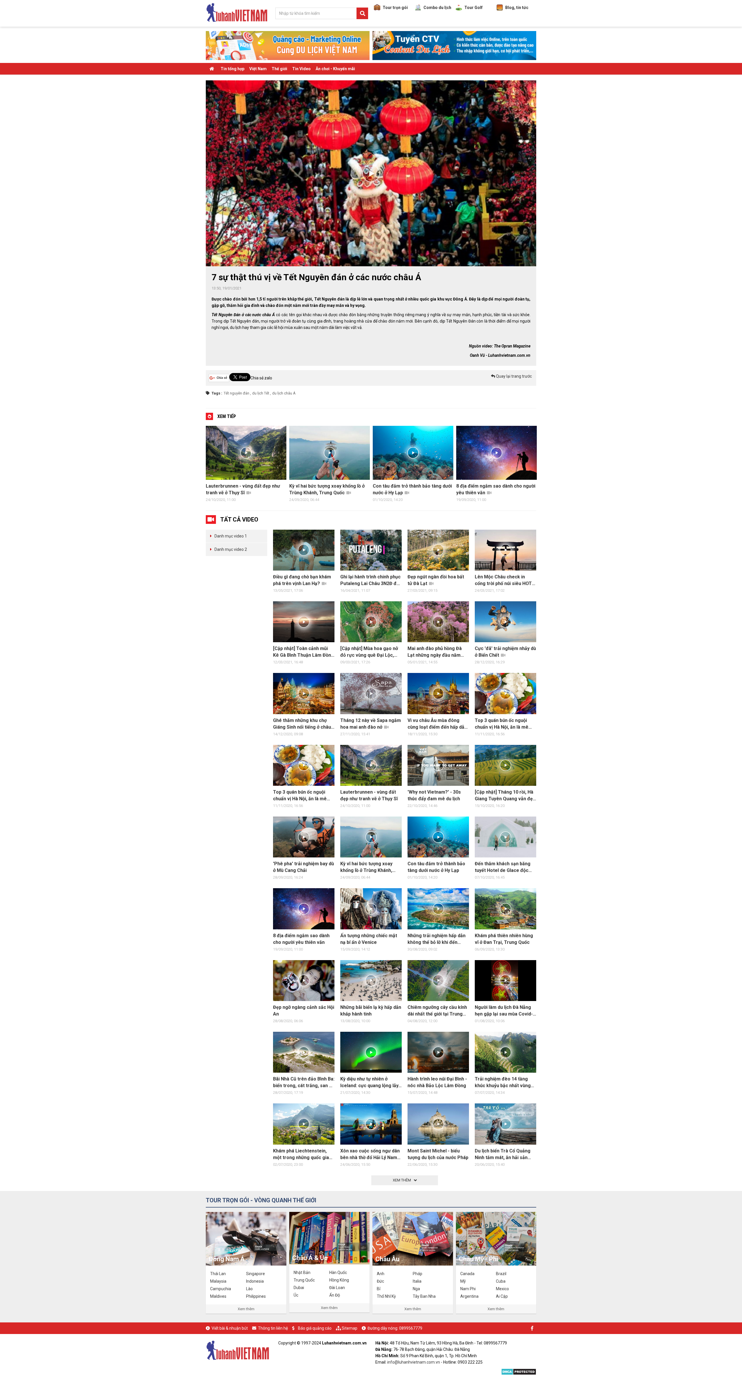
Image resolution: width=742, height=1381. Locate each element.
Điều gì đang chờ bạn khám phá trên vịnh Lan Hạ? (302, 580)
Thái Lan (218, 1273)
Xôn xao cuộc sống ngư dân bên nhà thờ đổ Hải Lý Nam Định (370, 1154)
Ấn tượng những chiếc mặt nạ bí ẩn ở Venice (496, 489)
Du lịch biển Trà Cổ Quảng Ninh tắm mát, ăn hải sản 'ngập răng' (502, 1154)
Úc (296, 1295)
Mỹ (463, 1281)
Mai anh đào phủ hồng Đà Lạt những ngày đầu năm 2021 (435, 652)
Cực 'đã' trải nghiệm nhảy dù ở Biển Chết (505, 652)
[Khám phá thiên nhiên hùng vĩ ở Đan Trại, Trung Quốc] (505, 908)
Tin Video (301, 68)
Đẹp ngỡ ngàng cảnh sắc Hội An (303, 1010)
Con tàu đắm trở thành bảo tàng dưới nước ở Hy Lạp (329, 489)
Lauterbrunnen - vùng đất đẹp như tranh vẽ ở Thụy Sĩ (369, 795)
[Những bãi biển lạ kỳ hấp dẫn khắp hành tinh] (371, 980)
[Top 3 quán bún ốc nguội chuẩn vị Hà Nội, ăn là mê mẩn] (303, 765)
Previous (200, 465)
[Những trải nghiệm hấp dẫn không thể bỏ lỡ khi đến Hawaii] (438, 908)
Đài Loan (337, 1287)
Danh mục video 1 (230, 536)
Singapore (255, 1273)
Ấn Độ (334, 1295)
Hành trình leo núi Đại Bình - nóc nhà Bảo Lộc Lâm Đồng (437, 1082)
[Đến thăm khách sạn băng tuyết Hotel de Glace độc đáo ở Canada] (505, 837)
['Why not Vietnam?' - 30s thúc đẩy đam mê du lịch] (438, 765)
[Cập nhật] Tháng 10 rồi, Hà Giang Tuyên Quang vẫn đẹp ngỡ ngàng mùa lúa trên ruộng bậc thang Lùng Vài (505, 795)
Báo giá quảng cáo (315, 1328)
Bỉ (378, 1288)
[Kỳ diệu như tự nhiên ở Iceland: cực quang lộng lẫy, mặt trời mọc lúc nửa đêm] (371, 1052)
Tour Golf (473, 7)
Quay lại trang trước (513, 376)
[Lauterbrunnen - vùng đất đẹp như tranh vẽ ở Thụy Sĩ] (371, 765)
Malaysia (218, 1281)
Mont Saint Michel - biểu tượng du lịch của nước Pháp (438, 1154)
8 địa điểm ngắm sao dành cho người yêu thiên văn (412, 489)
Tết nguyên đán (236, 393)
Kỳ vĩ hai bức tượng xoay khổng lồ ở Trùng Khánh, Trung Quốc (243, 489)
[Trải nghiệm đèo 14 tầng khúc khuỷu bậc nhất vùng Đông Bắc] (505, 1052)
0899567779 (410, 1328)
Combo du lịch (437, 7)
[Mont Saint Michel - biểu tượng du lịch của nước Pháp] (438, 1123)
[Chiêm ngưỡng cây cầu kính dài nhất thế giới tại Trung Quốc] (438, 980)
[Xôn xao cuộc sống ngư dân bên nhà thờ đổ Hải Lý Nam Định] (371, 1123)
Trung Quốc (304, 1280)
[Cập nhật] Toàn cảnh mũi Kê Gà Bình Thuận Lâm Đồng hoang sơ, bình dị (303, 652)
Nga (416, 1288)
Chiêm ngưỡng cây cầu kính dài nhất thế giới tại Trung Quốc (437, 1010)
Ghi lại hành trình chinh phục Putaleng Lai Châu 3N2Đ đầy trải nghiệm (370, 580)
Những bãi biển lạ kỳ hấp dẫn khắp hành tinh (370, 1010)
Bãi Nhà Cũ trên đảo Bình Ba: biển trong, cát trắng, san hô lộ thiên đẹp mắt (303, 1082)
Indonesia (255, 1281)
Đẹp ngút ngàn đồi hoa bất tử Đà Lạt (436, 580)
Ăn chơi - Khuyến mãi (335, 68)
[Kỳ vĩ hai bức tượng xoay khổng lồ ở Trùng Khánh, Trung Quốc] (371, 837)
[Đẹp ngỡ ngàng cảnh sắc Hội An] (303, 980)
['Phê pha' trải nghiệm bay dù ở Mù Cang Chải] (303, 837)
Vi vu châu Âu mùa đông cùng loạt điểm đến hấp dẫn (437, 724)
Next (542, 465)
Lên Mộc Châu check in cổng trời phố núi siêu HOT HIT (503, 580)
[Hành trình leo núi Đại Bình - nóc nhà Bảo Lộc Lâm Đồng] (438, 1052)
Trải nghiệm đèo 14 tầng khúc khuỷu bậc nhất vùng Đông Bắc (503, 1082)
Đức (380, 1281)
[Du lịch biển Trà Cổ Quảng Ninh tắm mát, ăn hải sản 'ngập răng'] (505, 1123)
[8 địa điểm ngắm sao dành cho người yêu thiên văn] (303, 908)
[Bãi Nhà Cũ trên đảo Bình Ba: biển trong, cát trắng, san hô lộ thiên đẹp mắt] (303, 1052)
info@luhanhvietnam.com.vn (413, 1362)
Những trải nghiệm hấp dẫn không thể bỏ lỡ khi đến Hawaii (436, 939)
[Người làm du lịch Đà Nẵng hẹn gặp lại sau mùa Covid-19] (505, 980)
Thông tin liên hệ (273, 1328)
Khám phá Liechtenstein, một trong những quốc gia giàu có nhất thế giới (301, 1154)
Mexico (502, 1288)
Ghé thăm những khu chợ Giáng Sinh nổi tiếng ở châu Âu (302, 724)
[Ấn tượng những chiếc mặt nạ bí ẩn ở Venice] (371, 908)
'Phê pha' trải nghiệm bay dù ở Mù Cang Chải (303, 867)
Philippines (256, 1296)
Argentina (469, 1296)
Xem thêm (246, 1309)
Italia (417, 1281)
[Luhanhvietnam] (238, 1350)
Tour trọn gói (395, 7)
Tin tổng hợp (232, 68)
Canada (467, 1273)
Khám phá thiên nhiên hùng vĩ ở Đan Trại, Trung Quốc (504, 939)
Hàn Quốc (338, 1272)
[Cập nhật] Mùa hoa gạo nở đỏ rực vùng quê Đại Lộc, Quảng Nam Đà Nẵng (369, 652)
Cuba (500, 1281)
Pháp (417, 1273)
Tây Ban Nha (424, 1296)
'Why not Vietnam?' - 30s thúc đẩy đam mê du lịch (434, 795)
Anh (380, 1273)
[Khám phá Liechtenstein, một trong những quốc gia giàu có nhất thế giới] (303, 1123)
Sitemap (349, 1328)
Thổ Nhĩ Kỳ (386, 1296)
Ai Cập (502, 1296)
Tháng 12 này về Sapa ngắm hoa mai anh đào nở (370, 724)
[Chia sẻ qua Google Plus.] (219, 377)
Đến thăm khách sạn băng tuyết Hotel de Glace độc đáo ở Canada (502, 867)
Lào (249, 1288)
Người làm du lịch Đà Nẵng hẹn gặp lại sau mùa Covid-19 (504, 1010)
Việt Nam (258, 68)
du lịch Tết (260, 393)
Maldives (218, 1296)
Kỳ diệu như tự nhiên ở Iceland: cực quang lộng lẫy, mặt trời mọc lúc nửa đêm (369, 1082)
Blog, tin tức (516, 7)
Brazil (501, 1273)
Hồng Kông (339, 1280)
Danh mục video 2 (230, 549)
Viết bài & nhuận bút (230, 1328)
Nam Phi (468, 1288)
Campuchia (220, 1288)
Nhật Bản (302, 1272)
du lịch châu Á (284, 393)
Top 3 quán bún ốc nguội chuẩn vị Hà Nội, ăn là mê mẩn (501, 724)
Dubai (299, 1287)
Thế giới (279, 68)
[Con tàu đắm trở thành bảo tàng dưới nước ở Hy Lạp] (438, 837)
